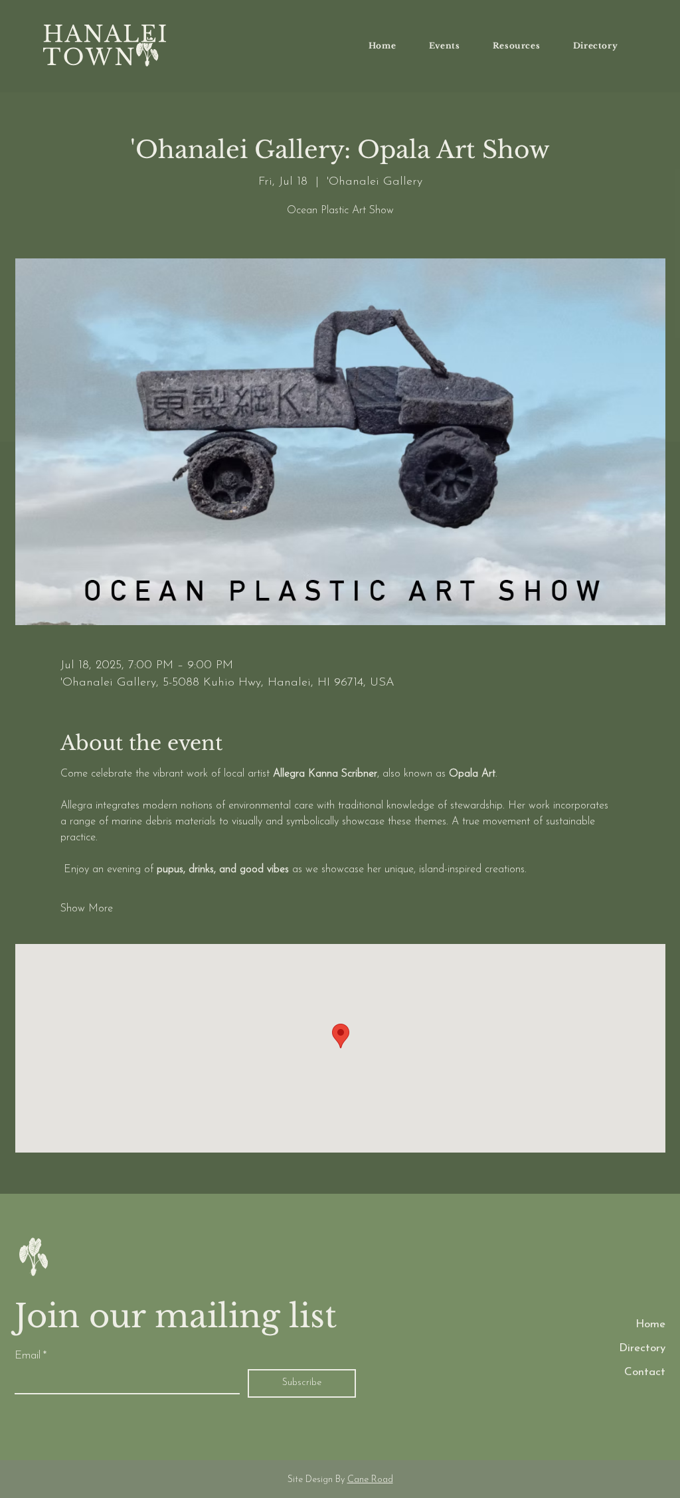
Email (30, 1355)
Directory (642, 1348)
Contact (644, 1372)
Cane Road (370, 1480)
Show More (86, 908)
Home (650, 1324)
